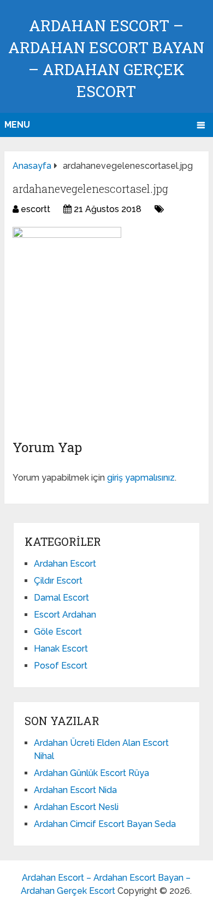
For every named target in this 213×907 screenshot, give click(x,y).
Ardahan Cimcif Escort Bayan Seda (105, 824)
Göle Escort (58, 631)
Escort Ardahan (65, 614)
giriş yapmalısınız (141, 477)
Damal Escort (61, 597)
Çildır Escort (58, 580)
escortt (35, 209)
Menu (17, 124)
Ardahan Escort (65, 563)
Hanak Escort (61, 648)
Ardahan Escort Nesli (76, 807)
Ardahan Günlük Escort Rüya (91, 773)
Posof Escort (60, 665)
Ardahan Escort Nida (75, 790)
